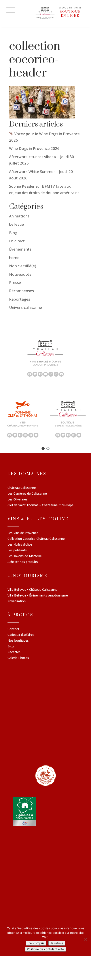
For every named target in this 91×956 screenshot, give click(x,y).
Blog (13, 232)
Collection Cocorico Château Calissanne (36, 539)
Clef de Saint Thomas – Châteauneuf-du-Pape (41, 505)
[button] (43, 448)
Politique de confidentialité (45, 949)
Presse (15, 282)
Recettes (14, 652)
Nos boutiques (18, 641)
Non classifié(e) (22, 265)
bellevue (16, 224)
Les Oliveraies (17, 499)
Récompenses (21, 290)
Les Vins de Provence (23, 533)
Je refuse (56, 943)
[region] (45, 358)
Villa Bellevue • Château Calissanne (32, 590)
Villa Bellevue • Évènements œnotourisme (38, 595)
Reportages (19, 299)
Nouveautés (20, 274)
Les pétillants (17, 550)
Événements (20, 249)
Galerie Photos (18, 658)
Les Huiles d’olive (20, 544)
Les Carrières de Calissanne (27, 494)
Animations (19, 216)
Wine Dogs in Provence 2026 (34, 148)
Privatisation (17, 601)
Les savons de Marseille (25, 556)
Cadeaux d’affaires (21, 635)
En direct (17, 240)
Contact (13, 629)
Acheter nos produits (23, 562)
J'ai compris (36, 943)
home (14, 257)
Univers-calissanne (25, 307)
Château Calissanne (22, 488)
